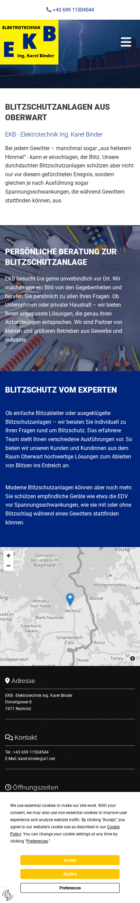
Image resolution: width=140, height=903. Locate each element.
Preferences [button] (37, 841)
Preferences (70, 888)
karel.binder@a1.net (36, 758)
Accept (70, 860)
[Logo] (29, 42)
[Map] (70, 606)
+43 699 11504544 (73, 10)
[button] (96, 42)
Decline (70, 874)
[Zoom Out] (8, 566)
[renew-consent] (7, 895)
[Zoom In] (8, 555)
